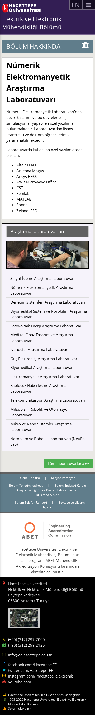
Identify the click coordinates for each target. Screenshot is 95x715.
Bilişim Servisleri (47, 495)
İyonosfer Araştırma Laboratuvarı (39, 349)
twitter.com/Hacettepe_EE (30, 670)
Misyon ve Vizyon (63, 478)
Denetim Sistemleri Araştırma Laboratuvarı (47, 302)
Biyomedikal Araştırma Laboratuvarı (42, 367)
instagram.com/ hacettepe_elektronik (40, 676)
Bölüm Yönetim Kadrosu (26, 485)
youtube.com (19, 681)
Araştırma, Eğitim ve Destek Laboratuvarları (48, 490)
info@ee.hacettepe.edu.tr (30, 654)
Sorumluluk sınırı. (20, 708)
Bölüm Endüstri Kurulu (70, 485)
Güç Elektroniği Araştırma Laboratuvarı (44, 358)
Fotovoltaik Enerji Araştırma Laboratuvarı (46, 325)
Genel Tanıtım (30, 478)
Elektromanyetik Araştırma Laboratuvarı (45, 376)
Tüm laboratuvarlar (65, 463)
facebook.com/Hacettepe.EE (32, 664)
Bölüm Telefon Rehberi (31, 502)
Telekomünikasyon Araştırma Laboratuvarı (47, 400)
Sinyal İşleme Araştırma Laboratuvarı (42, 278)
